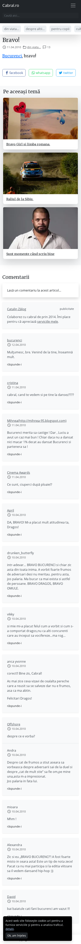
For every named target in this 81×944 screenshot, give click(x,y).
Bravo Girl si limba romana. (28, 144)
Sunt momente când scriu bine (30, 254)
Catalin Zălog (16, 309)
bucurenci (14, 340)
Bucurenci (12, 55)
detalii (10, 929)
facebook (16, 73)
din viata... (11, 29)
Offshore (13, 724)
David (11, 897)
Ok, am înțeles (16, 935)
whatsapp (42, 73)
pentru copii (60, 29)
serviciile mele (47, 321)
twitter (68, 73)
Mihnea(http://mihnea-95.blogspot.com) (36, 421)
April (10, 510)
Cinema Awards (18, 472)
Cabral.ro (10, 5)
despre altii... (35, 29)
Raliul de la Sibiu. (19, 199)
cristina (12, 383)
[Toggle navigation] (73, 5)
